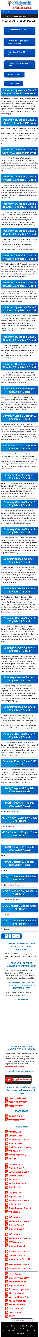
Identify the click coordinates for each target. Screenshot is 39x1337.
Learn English (15, 1274)
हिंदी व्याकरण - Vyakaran (19, 1289)
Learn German (16, 1308)
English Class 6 (13, 83)
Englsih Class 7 (16, 1168)
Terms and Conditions (23, 1326)
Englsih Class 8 (16, 1196)
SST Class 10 (15, 1242)
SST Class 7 (14, 1179)
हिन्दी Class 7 (14, 1187)
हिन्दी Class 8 (14, 1212)
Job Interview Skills (18, 1282)
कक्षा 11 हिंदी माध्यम (16, 1106)
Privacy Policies (9, 1326)
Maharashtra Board (14, 1066)
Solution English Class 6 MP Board (18, 64)
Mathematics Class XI (19, 1251)
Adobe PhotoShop (17, 1301)
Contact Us (21, 1328)
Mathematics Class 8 (19, 1200)
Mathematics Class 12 (19, 1268)
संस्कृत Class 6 (15, 1132)
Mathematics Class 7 (19, 1172)
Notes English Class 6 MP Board (17, 53)
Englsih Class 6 (16, 1136)
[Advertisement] (19, 1022)
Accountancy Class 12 (19, 1265)
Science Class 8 (16, 1204)
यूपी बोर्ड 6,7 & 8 (15, 1116)
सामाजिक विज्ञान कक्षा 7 (17, 1183)
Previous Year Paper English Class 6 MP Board (18, 42)
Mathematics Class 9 (19, 1221)
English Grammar (14, 74)
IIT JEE (12, 1316)
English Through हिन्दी (19, 1278)
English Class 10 (17, 1246)
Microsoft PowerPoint (19, 1297)
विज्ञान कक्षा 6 (14, 1159)
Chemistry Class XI (18, 1255)
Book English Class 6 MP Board (17, 31)
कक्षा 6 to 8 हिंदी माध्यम (17, 1098)
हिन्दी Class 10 (15, 1234)
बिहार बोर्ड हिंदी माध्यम (16, 1120)
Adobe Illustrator (17, 1305)
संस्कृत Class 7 (15, 1164)
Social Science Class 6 (20, 1147)
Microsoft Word (16, 1293)
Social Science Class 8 (20, 1208)
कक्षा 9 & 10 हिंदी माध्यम (18, 1102)
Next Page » (16, 936)
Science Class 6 (16, 1143)
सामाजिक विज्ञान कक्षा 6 (17, 1155)
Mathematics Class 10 (19, 1238)
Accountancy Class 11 (19, 1259)
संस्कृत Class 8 (15, 1193)
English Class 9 (16, 1229)
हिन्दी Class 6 (14, 1151)
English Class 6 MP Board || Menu (15, 16)
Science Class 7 (16, 1176)
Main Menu (8, 12)
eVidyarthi (18, 1331)
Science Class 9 (16, 1225)
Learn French (15, 1312)
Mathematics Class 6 (19, 1139)
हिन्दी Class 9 (14, 1217)
